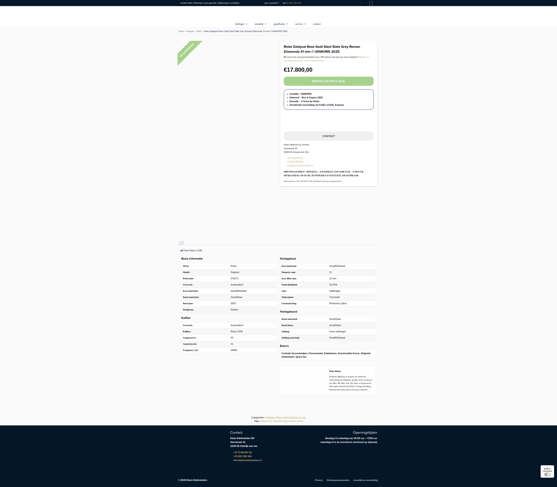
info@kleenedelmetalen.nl (299, 165)
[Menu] (552, 467)
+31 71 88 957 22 (294, 158)
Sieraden (259, 23)
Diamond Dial (280, 421)
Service (299, 23)
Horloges (239, 23)
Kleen (181, 31)
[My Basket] (371, 3)
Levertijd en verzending (365, 480)
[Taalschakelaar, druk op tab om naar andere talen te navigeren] (358, 2)
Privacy (319, 480)
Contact (317, 23)
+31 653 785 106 (293, 3)
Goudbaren (279, 23)
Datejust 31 (266, 421)
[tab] (181, 243)
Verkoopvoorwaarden (338, 480)
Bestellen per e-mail (329, 81)
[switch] (547, 474)
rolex (300, 421)
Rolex (199, 31)
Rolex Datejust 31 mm (294, 417)
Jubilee (292, 421)
